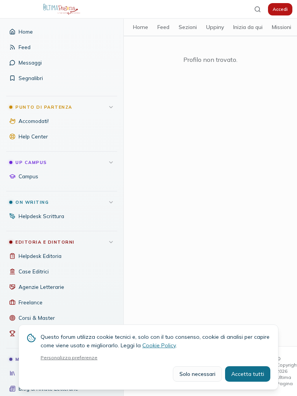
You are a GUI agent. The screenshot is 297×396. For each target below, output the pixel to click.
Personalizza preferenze (69, 357)
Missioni (281, 27)
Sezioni (188, 27)
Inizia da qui (248, 27)
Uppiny (215, 27)
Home (140, 27)
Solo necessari (197, 373)
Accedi (280, 9)
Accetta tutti (247, 373)
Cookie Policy (159, 345)
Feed (163, 27)
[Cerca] (257, 9)
